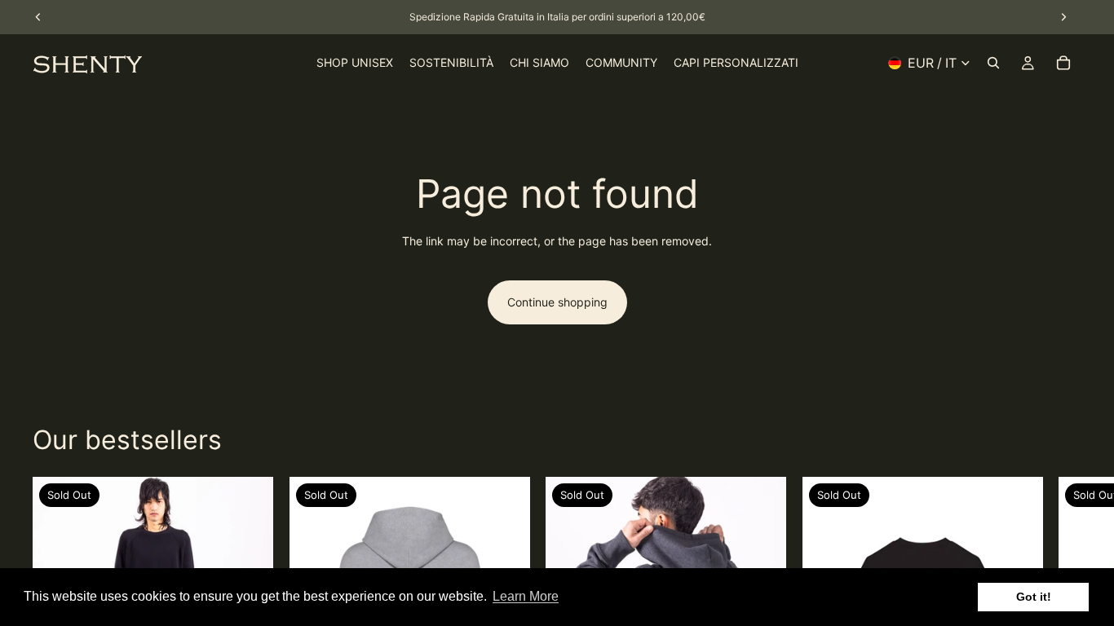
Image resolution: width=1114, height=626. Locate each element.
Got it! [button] (1033, 596)
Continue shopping (557, 302)
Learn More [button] (526, 596)
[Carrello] (1063, 63)
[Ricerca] (993, 63)
